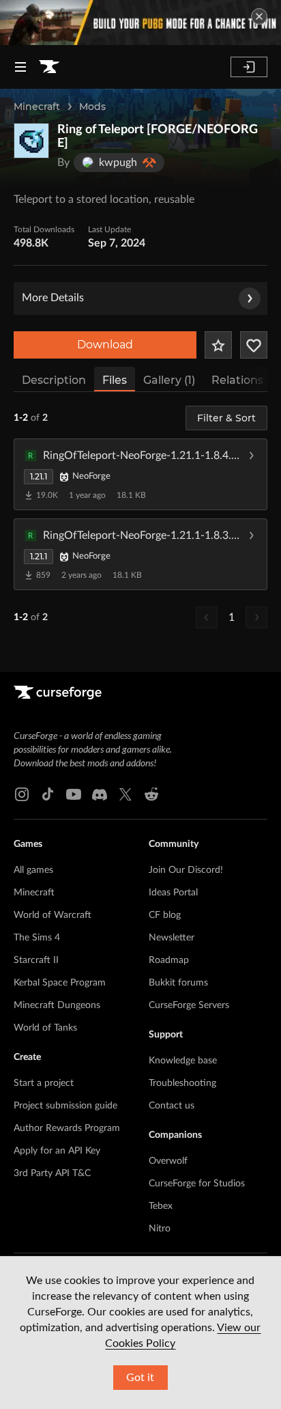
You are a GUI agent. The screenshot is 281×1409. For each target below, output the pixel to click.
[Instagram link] (22, 794)
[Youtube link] (73, 794)
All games (33, 870)
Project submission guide (65, 1106)
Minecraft (37, 106)
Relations (237, 380)
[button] (140, 474)
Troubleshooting (182, 1083)
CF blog (165, 915)
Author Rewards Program (67, 1128)
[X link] (125, 794)
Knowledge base (183, 1060)
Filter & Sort (226, 418)
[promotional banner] (140, 22)
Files (114, 380)
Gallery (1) (169, 380)
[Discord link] (99, 794)
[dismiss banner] (259, 16)
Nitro (160, 1228)
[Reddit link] (151, 794)
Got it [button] (140, 1377)
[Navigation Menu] (20, 67)
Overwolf (168, 1161)
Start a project (44, 1083)
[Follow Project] (253, 345)
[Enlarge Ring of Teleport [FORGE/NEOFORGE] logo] (31, 140)
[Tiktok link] (48, 794)
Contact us (171, 1106)
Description (54, 380)
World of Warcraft (52, 915)
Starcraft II (36, 960)
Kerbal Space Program (60, 983)
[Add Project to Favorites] (218, 345)
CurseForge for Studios (197, 1183)
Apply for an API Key (57, 1151)
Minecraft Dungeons (57, 1005)
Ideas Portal (173, 892)
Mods (92, 106)
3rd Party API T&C (52, 1173)
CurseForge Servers (189, 1005)
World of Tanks (45, 1028)
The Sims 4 (37, 938)
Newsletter (171, 938)
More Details (53, 297)
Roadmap (169, 960)
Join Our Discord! (186, 870)
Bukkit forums (178, 983)
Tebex (161, 1206)
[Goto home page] (49, 67)
